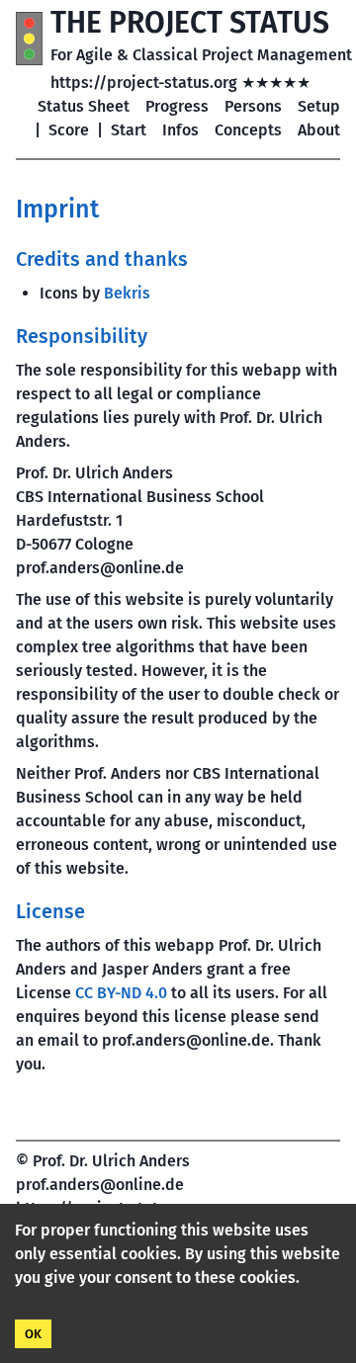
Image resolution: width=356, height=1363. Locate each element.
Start (128, 130)
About (319, 130)
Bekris (127, 293)
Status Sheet (84, 106)
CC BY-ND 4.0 (121, 992)
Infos (180, 130)
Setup (319, 106)
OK (33, 1333)
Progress (177, 106)
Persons (253, 106)
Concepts (248, 130)
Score (68, 130)
